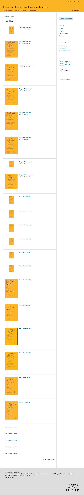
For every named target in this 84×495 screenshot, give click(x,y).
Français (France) (63, 33)
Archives (17, 10)
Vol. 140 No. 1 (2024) (25, 197)
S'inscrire (68, 1)
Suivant (50, 459)
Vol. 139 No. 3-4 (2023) (25, 211)
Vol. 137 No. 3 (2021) (25, 353)
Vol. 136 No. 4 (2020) (11, 427)
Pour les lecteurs (63, 45)
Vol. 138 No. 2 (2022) (25, 280)
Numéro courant (7, 10)
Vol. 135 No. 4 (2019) (11, 453)
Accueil (7, 16)
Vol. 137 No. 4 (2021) (25, 328)
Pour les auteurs (63, 48)
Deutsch (61, 36)
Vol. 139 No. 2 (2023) (25, 225)
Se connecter (76, 1)
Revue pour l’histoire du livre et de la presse (25, 7)
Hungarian (61, 31)
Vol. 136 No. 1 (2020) (11, 447)
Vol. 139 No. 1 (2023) (25, 239)
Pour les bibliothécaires (65, 50)
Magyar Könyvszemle (25, 27)
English (61, 28)
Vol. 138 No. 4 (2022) (25, 253)
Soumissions (33, 10)
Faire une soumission (66, 18)
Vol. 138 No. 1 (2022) (25, 305)
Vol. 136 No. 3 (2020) (11, 433)
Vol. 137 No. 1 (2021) (25, 402)
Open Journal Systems (65, 79)
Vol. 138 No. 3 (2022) (25, 266)
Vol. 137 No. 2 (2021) (25, 377)
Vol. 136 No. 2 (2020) (11, 440)
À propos (24, 10)
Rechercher (76, 10)
